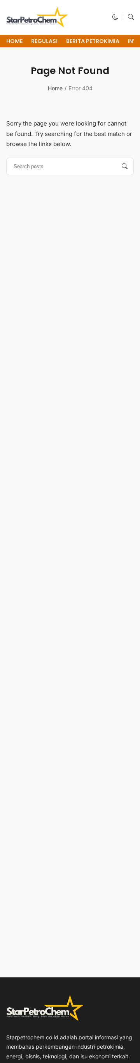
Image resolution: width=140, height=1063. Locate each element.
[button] (115, 17)
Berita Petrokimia (92, 41)
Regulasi (44, 41)
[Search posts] (124, 166)
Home (14, 41)
